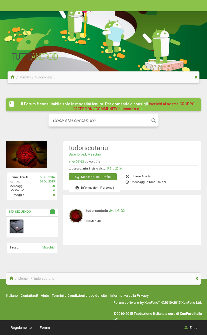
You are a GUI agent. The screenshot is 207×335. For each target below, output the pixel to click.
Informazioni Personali (97, 187)
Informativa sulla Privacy (129, 295)
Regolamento (21, 328)
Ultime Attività (141, 176)
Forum (45, 328)
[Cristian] (16, 226)
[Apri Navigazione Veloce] (196, 77)
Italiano (12, 295)
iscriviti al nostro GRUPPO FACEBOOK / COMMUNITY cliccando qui (134, 106)
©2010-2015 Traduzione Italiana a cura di (157, 314)
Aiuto (45, 295)
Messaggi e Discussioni (149, 182)
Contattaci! (29, 295)
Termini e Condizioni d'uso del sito (79, 295)
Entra (194, 328)
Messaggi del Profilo (96, 177)
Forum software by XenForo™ (157, 303)
